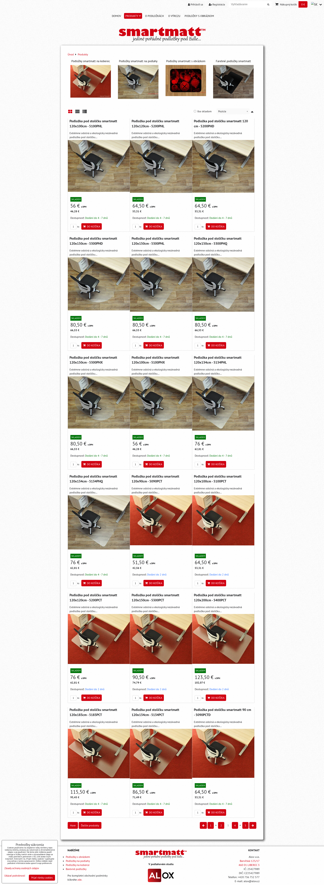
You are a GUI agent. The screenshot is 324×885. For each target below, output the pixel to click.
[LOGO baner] (162, 42)
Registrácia (218, 4)
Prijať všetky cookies (42, 877)
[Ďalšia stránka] (252, 825)
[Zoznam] (77, 112)
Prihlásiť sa (196, 4)
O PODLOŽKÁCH (154, 16)
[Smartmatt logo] (161, 854)
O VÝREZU (174, 16)
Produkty (131, 16)
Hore (73, 825)
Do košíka (93, 226)
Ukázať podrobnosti (14, 875)
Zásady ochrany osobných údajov (21, 868)
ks (78, 226)
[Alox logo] (160, 881)
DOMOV (116, 16)
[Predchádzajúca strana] (203, 825)
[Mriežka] (70, 112)
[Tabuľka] (84, 112)
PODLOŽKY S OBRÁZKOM (199, 16)
